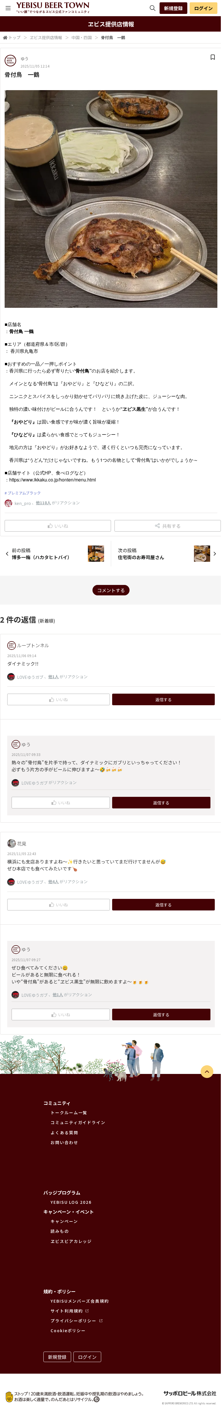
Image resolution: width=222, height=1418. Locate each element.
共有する (171, 525)
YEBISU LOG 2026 (71, 1202)
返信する (164, 699)
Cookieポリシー (68, 1330)
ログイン (203, 8)
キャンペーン (64, 1221)
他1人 (53, 676)
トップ (14, 37)
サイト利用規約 (67, 1311)
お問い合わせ (64, 1142)
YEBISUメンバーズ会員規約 (80, 1301)
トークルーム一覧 (69, 1112)
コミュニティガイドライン (78, 1122)
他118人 (43, 503)
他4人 (53, 881)
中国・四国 (81, 37)
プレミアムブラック (24, 493)
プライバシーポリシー (74, 1321)
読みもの (60, 1231)
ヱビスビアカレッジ (71, 1241)
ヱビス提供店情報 (46, 37)
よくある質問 (64, 1132)
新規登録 (173, 8)
